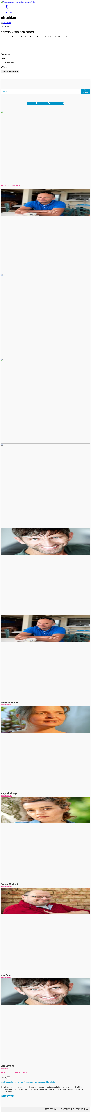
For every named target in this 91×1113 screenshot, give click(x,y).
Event (8, 8)
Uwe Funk (6, 975)
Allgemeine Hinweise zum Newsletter (39, 1082)
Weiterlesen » (6, 705)
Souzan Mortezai (9, 884)
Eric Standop (7, 1066)
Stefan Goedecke (9, 702)
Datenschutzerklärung (74, 1109)
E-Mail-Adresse (7, 63)
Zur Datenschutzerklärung (12, 1082)
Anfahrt (8, 10)
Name (4, 58)
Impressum (50, 1109)
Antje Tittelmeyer (9, 793)
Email (3, 1077)
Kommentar (6, 54)
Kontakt (9, 12)
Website (4, 67)
